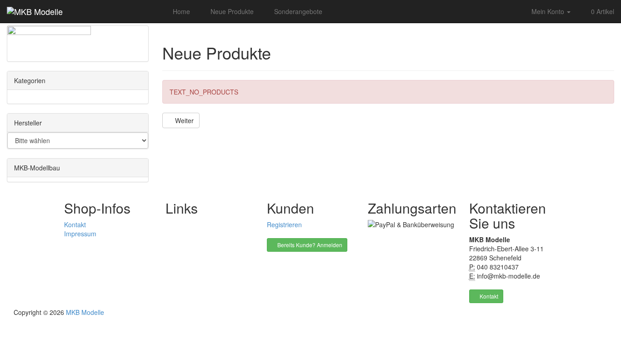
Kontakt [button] (488, 296)
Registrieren (284, 224)
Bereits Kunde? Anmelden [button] (309, 245)
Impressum (80, 233)
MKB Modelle (85, 312)
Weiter (183, 120)
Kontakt (75, 224)
